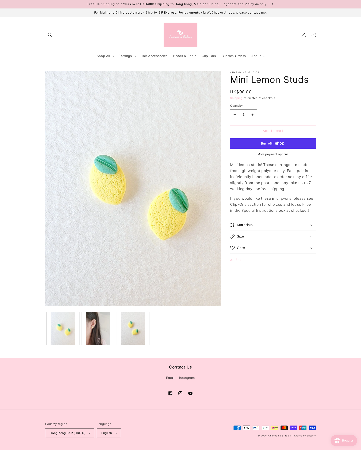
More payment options (273, 154)
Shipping (236, 98)
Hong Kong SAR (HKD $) (67, 433)
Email (170, 378)
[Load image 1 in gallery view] (62, 328)
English (106, 433)
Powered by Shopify (304, 435)
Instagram (187, 378)
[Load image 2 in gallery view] (97, 328)
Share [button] (240, 260)
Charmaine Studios (279, 435)
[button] (50, 35)
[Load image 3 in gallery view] (133, 328)
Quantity (236, 105)
